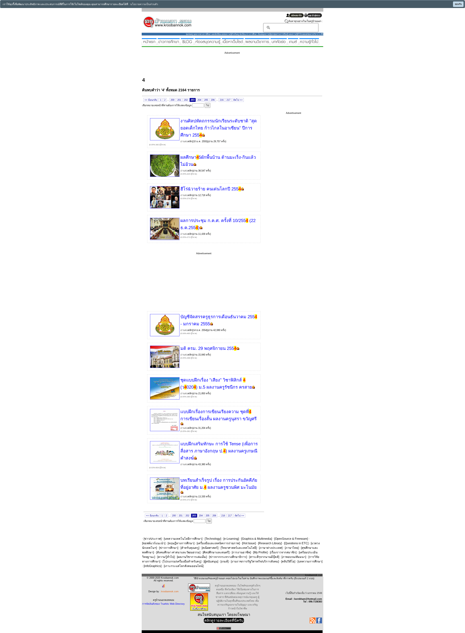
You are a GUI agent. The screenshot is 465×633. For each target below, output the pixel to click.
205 (206, 100)
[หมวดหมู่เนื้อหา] (233, 43)
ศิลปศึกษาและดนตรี (216, 552)
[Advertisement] (208, 65)
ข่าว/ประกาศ (152, 538)
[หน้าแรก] (149, 43)
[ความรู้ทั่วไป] (309, 43)
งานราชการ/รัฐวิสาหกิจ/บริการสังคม (255, 561)
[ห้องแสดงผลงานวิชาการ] (257, 43)
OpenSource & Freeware (291, 538)
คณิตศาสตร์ (210, 547)
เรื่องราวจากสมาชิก (283, 552)
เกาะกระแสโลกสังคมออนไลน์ (184, 566)
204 (199, 100)
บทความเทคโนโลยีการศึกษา (183, 538)
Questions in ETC (296, 543)
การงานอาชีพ (241, 552)
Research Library (270, 543)
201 (179, 100)
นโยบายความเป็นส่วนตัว (144, 4)
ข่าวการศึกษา (168, 547)
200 (172, 100)
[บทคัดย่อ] (278, 43)
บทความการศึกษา (310, 561)
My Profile (260, 552)
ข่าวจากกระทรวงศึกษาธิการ (228, 556)
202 (186, 100)
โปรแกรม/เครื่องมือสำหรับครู (182, 561)
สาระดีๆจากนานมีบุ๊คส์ (264, 556)
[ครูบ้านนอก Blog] (187, 43)
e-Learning (231, 538)
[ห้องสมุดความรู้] (208, 43)
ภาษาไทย (292, 547)
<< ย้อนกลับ (151, 100)
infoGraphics (152, 566)
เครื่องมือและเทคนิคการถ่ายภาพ (218, 543)
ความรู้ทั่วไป (166, 556)
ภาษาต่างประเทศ (271, 547)
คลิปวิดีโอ (288, 561)
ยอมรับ (458, 4)
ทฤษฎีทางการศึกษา (181, 543)
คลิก (190, 141)
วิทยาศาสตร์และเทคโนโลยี (238, 547)
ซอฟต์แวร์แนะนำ (154, 543)
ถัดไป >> (238, 100)
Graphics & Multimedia (256, 538)
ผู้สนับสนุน (210, 561)
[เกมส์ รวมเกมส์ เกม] (293, 43)
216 (222, 100)
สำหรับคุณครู (190, 547)
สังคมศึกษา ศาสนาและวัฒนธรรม (178, 552)
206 (213, 100)
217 (228, 100)
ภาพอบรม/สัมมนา (293, 556)
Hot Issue (249, 543)
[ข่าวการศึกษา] (168, 43)
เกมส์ (224, 561)
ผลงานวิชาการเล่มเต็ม (192, 556)
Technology (212, 538)
